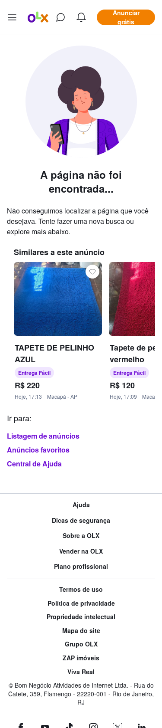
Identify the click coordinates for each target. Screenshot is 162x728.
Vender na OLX (81, 551)
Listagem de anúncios (43, 436)
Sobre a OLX (81, 535)
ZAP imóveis (81, 658)
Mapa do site (81, 630)
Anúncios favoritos (38, 450)
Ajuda (81, 505)
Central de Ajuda (34, 464)
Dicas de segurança (81, 520)
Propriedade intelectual (81, 617)
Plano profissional (81, 566)
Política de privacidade (81, 603)
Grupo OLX (81, 644)
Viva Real (81, 672)
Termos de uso (81, 589)
